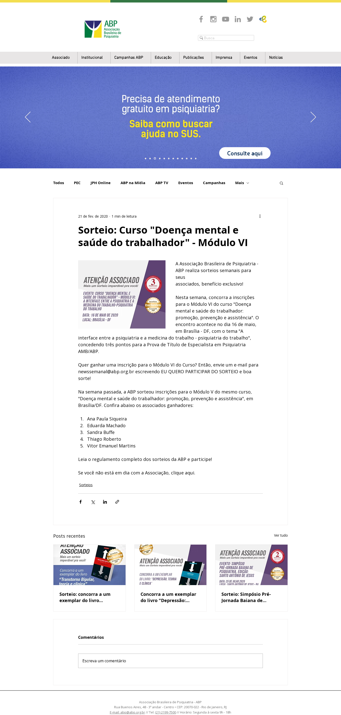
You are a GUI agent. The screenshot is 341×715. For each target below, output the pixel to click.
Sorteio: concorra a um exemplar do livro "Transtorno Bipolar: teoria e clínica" (85, 597)
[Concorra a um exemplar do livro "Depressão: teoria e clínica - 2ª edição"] (171, 565)
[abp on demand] (173, 158)
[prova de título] (160, 158)
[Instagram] (213, 19)
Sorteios (86, 484)
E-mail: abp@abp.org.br (127, 712)
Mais (239, 183)
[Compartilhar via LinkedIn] (105, 501)
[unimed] (186, 158)
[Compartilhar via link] (117, 501)
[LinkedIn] (237, 19)
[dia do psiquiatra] (145, 158)
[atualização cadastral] (182, 158)
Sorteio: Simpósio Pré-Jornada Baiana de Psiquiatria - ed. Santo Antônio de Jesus (246, 597)
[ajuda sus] (155, 158)
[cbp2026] (191, 158)
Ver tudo (281, 535)
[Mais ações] (260, 216)
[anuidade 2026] (177, 158)
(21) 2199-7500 (165, 712)
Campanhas (214, 183)
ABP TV (161, 183)
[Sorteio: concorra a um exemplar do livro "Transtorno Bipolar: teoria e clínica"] (89, 565)
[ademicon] (169, 158)
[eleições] (195, 158)
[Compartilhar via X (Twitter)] (92, 501)
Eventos (185, 183)
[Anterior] (27, 117)
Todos (58, 183)
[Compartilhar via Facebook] (80, 501)
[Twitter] (250, 19)
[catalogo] (150, 158)
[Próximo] (313, 117)
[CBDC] (164, 158)
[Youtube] (225, 19)
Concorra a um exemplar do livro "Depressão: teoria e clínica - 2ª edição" (168, 597)
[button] (94, 58)
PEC (77, 183)
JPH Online (101, 183)
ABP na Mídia (133, 183)
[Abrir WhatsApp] (328, 702)
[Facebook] (201, 19)
